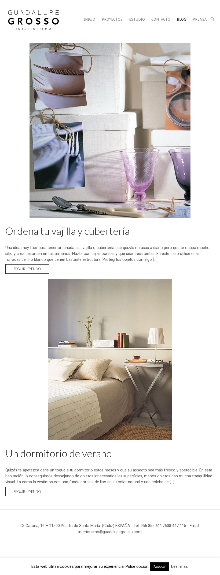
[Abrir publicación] (110, 130)
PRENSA (200, 19)
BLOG (181, 19)
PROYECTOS (112, 19)
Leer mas (179, 566)
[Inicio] (33, 19)
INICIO (89, 19)
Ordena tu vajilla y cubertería (67, 231)
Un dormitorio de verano (58, 453)
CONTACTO (160, 19)
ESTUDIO (137, 19)
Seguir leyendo (31, 270)
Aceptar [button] (159, 567)
